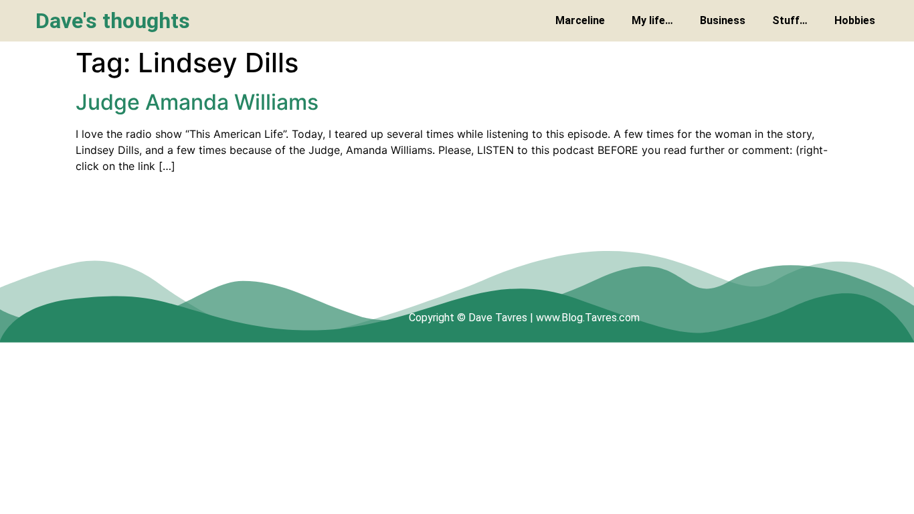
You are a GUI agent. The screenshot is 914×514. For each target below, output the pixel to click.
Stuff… (790, 20)
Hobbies (854, 20)
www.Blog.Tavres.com (588, 317)
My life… (652, 20)
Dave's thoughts (112, 20)
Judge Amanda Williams (197, 102)
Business (722, 20)
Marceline (580, 20)
